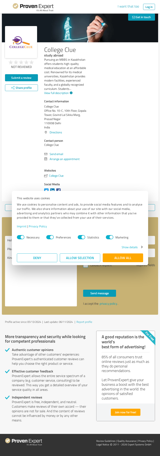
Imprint (22, 226)
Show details (130, 247)
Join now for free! (125, 412)
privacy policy (108, 303)
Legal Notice (102, 444)
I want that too (128, 6)
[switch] (50, 237)
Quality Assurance (126, 441)
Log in (149, 7)
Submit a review (21, 78)
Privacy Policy (38, 226)
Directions (56, 132)
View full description (56, 93)
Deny (37, 257)
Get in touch (143, 17)
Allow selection (80, 257)
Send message (99, 293)
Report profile (84, 322)
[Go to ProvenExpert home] (33, 8)
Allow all (122, 257)
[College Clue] (21, 42)
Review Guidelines (105, 441)
